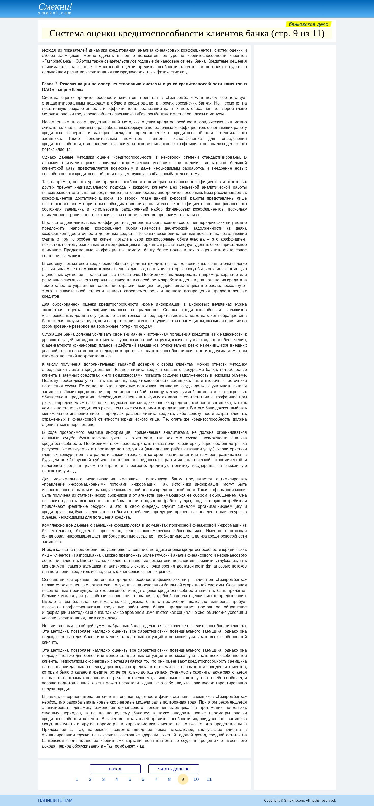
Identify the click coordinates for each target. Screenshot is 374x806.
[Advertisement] (295, 124)
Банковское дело (308, 24)
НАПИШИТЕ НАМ (55, 800)
